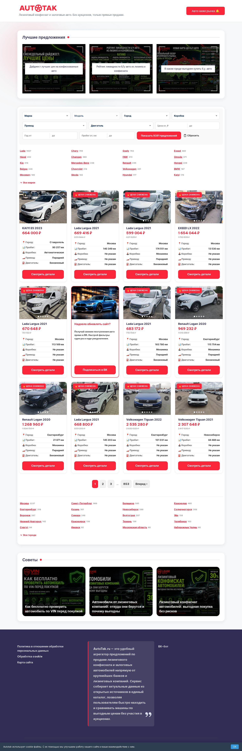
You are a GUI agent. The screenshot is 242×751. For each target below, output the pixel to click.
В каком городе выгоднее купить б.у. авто (188, 68)
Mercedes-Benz (80, 162)
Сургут (24, 527)
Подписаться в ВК (95, 370)
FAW (125, 156)
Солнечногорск (183, 509)
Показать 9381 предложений (159, 135)
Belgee (23, 168)
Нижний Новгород (30, 521)
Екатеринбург (28, 509)
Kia (22, 162)
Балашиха (128, 503)
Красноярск (78, 521)
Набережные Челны (185, 527)
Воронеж (25, 515)
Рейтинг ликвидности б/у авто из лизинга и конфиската (120, 69)
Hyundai (127, 174)
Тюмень (127, 521)
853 (126, 484)
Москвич (25, 174)
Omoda (178, 156)
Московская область (135, 527)
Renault (127, 162)
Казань (75, 509)
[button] (205, 11)
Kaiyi (177, 174)
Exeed (177, 150)
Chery (74, 150)
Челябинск (180, 521)
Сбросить (193, 135)
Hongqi (178, 162)
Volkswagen (129, 168)
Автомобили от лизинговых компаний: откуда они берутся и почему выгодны (118, 606)
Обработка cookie (29, 656)
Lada (22, 150)
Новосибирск (130, 509)
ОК (234, 746)
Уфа (176, 515)
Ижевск (75, 527)
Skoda (74, 174)
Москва (24, 503)
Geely (126, 150)
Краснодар (180, 503)
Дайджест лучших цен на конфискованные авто (54, 69)
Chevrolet (76, 168)
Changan (76, 156)
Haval (23, 156)
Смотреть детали (43, 274)
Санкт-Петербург (81, 503)
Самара (75, 515)
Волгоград (129, 515)
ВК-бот (163, 646)
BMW (177, 168)
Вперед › (141, 484)
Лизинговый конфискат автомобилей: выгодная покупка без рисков (186, 606)
